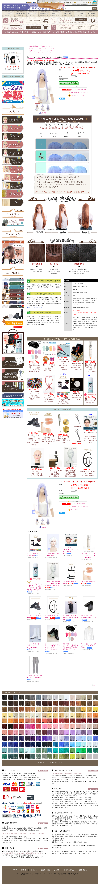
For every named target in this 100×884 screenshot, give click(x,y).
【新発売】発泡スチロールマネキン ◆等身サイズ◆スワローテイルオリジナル (53, 583)
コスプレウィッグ (33, 48)
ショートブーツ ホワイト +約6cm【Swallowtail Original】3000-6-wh (34, 646)
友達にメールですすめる (77, 95)
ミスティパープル (46, 52)
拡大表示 (43, 113)
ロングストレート (44, 48)
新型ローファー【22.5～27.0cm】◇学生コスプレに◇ (88, 617)
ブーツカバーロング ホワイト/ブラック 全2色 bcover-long (71, 617)
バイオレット (53, 48)
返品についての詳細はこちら (78, 89)
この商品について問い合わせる (79, 92)
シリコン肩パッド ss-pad (88, 581)
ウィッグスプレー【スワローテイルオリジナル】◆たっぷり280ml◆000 (88, 555)
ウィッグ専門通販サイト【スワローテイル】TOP (40, 46)
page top (95, 684)
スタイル (31, 50)
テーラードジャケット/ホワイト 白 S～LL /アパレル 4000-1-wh (88, 646)
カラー (30, 52)
